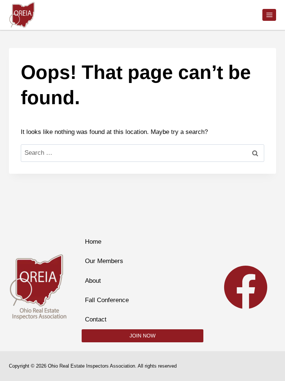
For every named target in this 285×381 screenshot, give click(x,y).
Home (93, 241)
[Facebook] (245, 287)
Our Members (104, 261)
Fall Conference (107, 300)
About (93, 280)
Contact (96, 319)
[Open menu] (269, 14)
